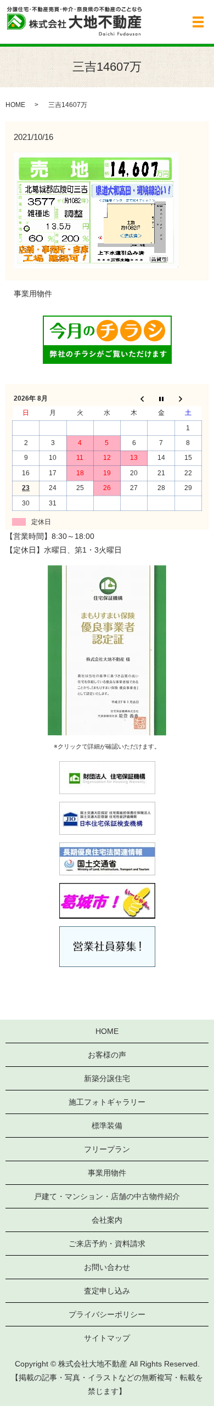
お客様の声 (107, 1054)
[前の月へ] (134, 398)
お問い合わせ (107, 1267)
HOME (15, 105)
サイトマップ (107, 1338)
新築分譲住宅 (107, 1078)
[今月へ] (161, 398)
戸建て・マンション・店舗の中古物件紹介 (107, 1196)
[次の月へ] (187, 398)
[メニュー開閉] (198, 21)
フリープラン (107, 1149)
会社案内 (107, 1220)
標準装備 (107, 1125)
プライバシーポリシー (107, 1314)
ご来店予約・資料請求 (107, 1243)
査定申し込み (107, 1290)
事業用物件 (33, 293)
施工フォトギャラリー (107, 1102)
